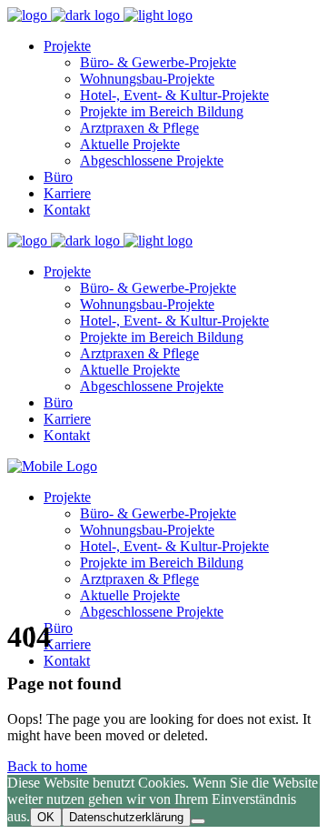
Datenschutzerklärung (126, 817)
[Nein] (198, 821)
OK (45, 817)
